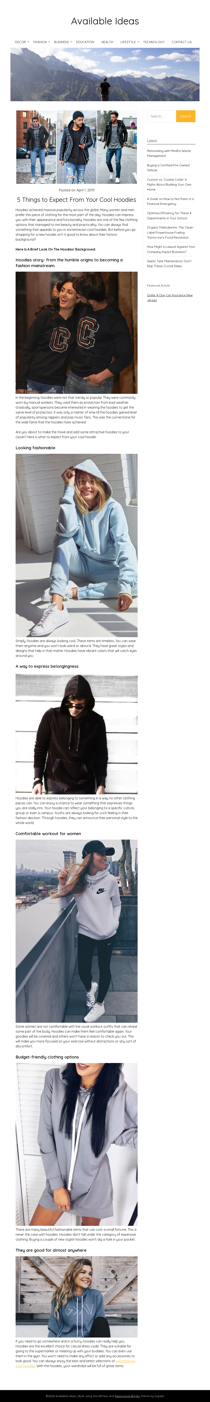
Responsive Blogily (127, 1396)
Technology (153, 42)
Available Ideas (105, 21)
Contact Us (182, 42)
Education (85, 42)
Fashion (40, 42)
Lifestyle (128, 42)
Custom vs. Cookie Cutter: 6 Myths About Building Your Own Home (169, 185)
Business (61, 42)
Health (107, 42)
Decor (20, 42)
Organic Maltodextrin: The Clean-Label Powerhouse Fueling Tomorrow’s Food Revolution (170, 232)
